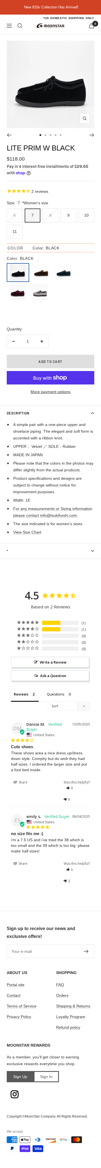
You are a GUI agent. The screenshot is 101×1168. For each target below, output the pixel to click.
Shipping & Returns (73, 1006)
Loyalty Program (70, 1016)
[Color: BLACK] (18, 272)
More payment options (50, 392)
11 (15, 231)
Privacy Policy (19, 1016)
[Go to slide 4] (55, 135)
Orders (62, 995)
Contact (13, 995)
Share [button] (22, 782)
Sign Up (20, 1076)
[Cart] (91, 25)
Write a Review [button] (53, 662)
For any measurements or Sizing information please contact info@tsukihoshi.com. (52, 512)
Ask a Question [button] (53, 675)
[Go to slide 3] (50, 135)
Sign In (46, 1076)
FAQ (60, 984)
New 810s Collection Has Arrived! (51, 7)
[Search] (19, 25)
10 (86, 215)
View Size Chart (27, 532)
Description (18, 413)
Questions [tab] (56, 694)
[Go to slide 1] (40, 135)
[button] (78, 788)
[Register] (86, 951)
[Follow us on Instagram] (14, 1094)
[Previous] (9, 135)
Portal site (15, 984)
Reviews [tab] (21, 694)
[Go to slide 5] (60, 135)
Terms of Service (21, 1006)
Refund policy (68, 1027)
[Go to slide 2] (45, 135)
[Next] (91, 135)
